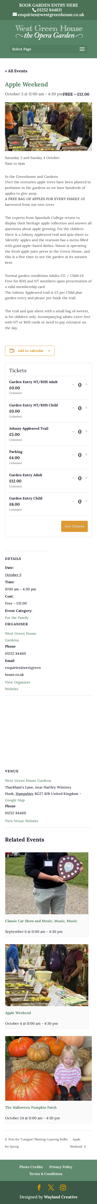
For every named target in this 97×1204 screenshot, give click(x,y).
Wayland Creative (61, 1196)
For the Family (17, 617)
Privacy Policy (60, 1167)
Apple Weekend (18, 1013)
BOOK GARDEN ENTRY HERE (48, 5)
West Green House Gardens (28, 780)
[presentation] (46, 883)
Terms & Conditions (45, 1174)
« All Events (16, 70)
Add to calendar (31, 350)
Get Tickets (74, 526)
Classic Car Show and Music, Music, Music (41, 921)
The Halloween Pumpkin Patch (31, 1107)
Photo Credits (31, 1167)
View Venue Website (22, 821)
